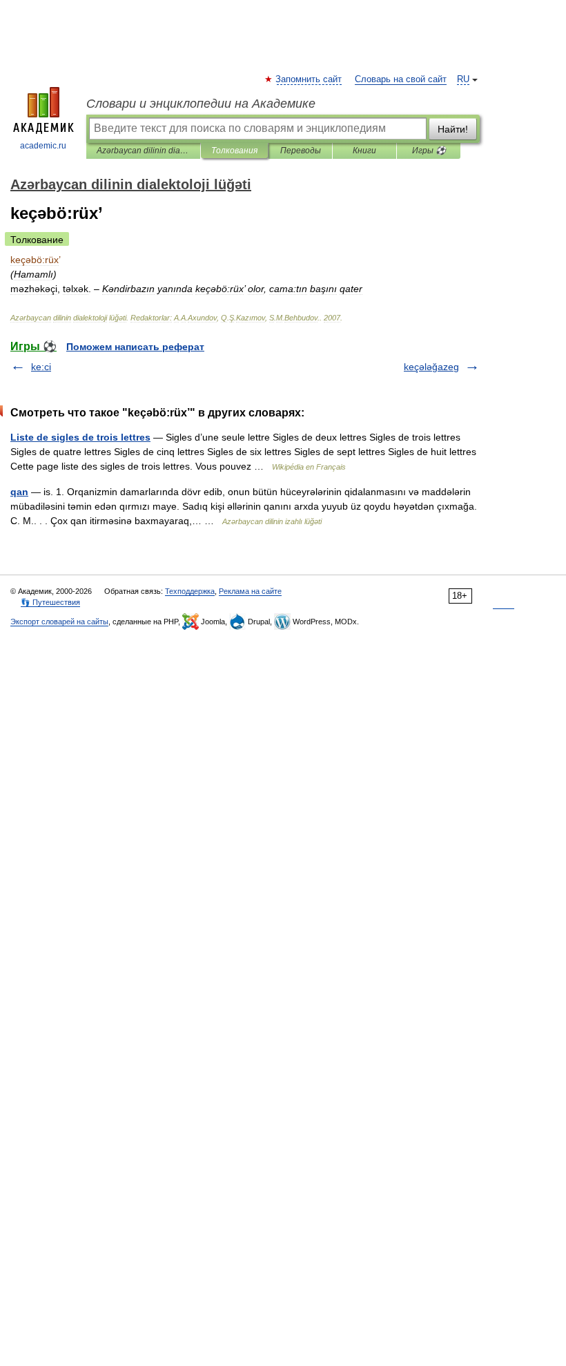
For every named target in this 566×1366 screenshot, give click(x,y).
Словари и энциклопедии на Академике (200, 103)
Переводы (300, 150)
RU (463, 79)
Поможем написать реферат (135, 346)
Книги (364, 150)
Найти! (453, 129)
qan (19, 491)
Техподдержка (190, 591)
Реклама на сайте (250, 591)
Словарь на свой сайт (401, 79)
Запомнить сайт (309, 79)
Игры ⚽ (429, 150)
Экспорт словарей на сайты (59, 621)
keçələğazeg (431, 366)
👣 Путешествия (50, 602)
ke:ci (41, 366)
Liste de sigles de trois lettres (80, 437)
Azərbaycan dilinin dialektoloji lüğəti (143, 150)
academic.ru (43, 146)
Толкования (234, 150)
